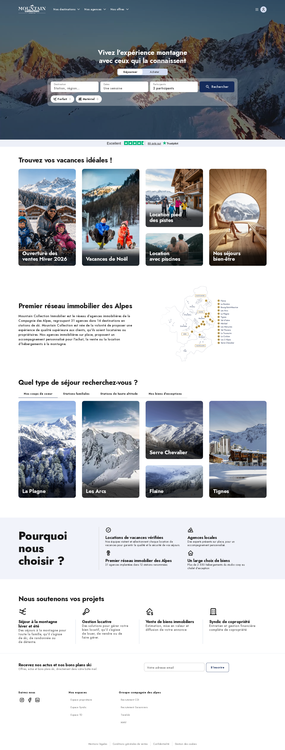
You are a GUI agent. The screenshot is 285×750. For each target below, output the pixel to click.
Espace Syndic (79, 707)
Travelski (125, 715)
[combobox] (75, 86)
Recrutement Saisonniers (134, 707)
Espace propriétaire (81, 700)
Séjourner (130, 72)
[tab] (38, 393)
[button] (217, 86)
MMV (124, 722)
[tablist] (102, 394)
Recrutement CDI (130, 700)
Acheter (154, 72)
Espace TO (76, 715)
